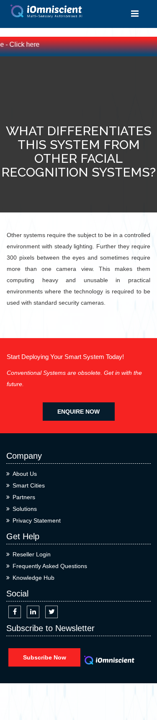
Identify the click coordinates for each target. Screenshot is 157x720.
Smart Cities (29, 485)
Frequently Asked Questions (50, 566)
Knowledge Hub (33, 577)
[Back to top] (141, 683)
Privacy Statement (37, 520)
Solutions (25, 508)
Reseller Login (32, 554)
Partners (24, 497)
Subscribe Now (44, 657)
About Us (25, 473)
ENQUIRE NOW (78, 411)
